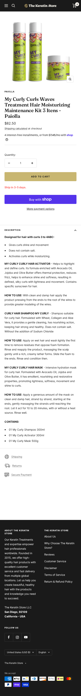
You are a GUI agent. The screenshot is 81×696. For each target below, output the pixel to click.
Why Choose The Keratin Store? (59, 545)
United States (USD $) (18, 652)
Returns (17, 465)
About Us (50, 536)
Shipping (16, 456)
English (42, 652)
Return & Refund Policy (58, 581)
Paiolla (10, 91)
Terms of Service (54, 574)
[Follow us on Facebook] (9, 637)
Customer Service (55, 561)
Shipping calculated (16, 128)
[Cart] (74, 6)
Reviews (49, 554)
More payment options (40, 208)
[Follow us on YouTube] (25, 637)
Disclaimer (50, 568)
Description (13, 230)
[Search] (13, 5)
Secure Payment (21, 474)
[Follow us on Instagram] (17, 637)
